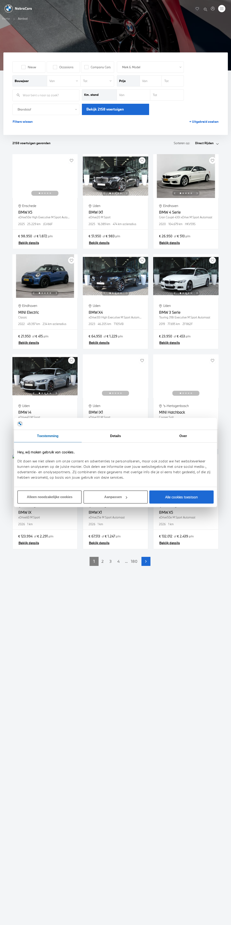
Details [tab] (115, 436)
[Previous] (33, 193)
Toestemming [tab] (47, 436)
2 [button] (103, 561)
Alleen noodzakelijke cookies (49, 497)
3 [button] (110, 561)
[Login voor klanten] (213, 9)
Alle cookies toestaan (181, 497)
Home (6, 18)
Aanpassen (113, 497)
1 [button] (94, 561)
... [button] (126, 561)
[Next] (56, 193)
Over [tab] (183, 436)
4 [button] (118, 561)
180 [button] (134, 561)
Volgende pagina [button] (145, 561)
